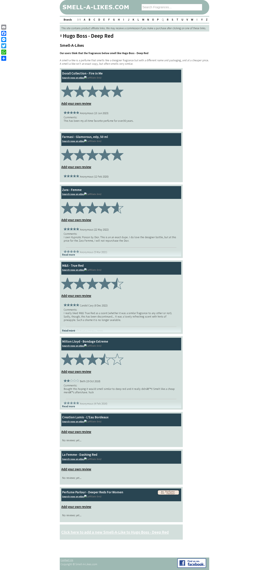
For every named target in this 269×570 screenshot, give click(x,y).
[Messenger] (4, 39)
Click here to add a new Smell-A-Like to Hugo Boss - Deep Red (115, 532)
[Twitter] (4, 46)
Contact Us (67, 560)
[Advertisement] (196, 116)
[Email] (4, 27)
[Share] (4, 58)
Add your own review (76, 103)
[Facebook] (4, 33)
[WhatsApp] (4, 52)
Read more (68, 254)
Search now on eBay (73, 77)
